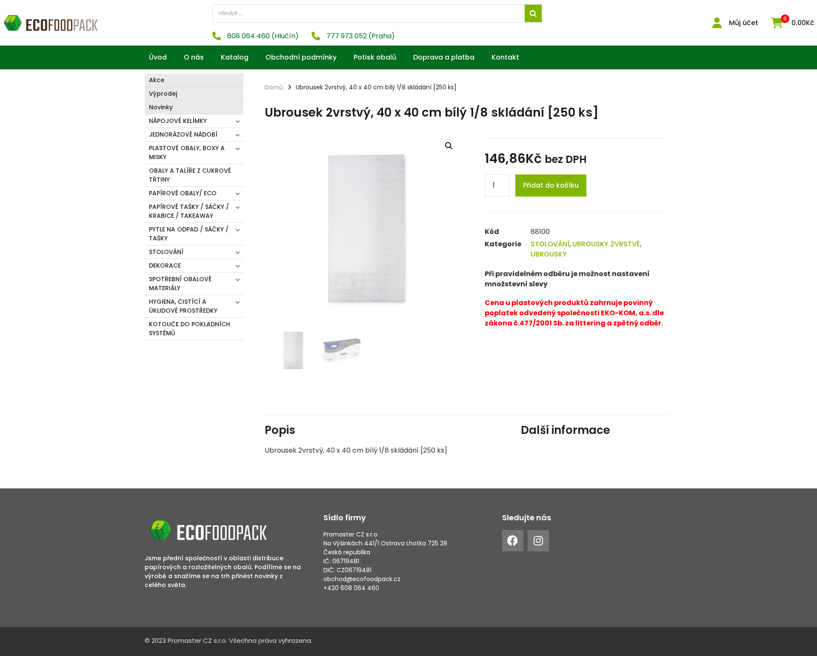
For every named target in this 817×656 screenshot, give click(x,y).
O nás (194, 57)
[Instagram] (538, 540)
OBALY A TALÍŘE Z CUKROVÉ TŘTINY (190, 175)
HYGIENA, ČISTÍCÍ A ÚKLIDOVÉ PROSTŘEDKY (183, 306)
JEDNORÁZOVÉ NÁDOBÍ (183, 134)
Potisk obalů (375, 57)
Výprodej (163, 93)
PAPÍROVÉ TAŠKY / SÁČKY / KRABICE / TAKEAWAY (189, 211)
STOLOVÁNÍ (166, 252)
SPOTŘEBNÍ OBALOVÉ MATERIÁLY (180, 283)
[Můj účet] (717, 22)
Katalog (235, 57)
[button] (449, 146)
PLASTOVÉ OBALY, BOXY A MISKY (187, 152)
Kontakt (505, 57)
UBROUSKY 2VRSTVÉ (606, 244)
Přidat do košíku (551, 185)
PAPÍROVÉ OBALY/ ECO (183, 193)
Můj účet (743, 23)
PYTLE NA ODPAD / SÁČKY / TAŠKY (189, 233)
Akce (156, 80)
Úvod (158, 57)
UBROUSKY (549, 254)
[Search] (533, 13)
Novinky (161, 107)
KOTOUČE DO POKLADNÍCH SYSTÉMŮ (189, 328)
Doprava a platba (443, 57)
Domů (274, 87)
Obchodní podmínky (301, 57)
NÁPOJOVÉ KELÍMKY (178, 121)
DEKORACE (165, 265)
